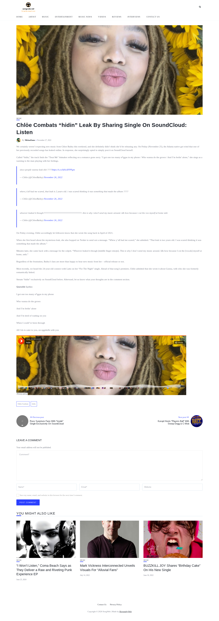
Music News (85, 17)
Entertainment (64, 17)
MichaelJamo (30, 140)
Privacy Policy (116, 604)
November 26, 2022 (53, 177)
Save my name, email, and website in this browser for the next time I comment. (51, 495)
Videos (102, 17)
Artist (32, 17)
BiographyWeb (125, 611)
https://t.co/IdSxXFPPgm (63, 170)
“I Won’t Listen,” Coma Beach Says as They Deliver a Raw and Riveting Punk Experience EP (44, 570)
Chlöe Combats (23, 404)
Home (19, 17)
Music (45, 17)
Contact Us (153, 17)
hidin (34, 404)
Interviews (134, 17)
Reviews (117, 17)
